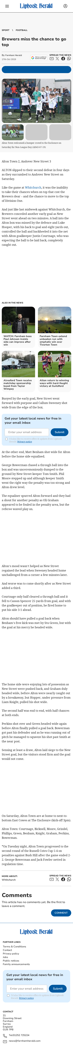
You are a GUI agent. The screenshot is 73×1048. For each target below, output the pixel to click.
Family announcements (16, 964)
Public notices (11, 960)
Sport (5, 30)
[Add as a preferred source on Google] (38, 57)
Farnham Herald (13, 55)
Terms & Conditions (14, 946)
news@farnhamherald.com (25, 1041)
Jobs (5, 957)
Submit (59, 432)
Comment (61, 913)
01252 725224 (21, 1035)
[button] (7, 6)
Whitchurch (33, 187)
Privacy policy (11, 953)
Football (21, 30)
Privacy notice (24, 441)
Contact (7, 950)
